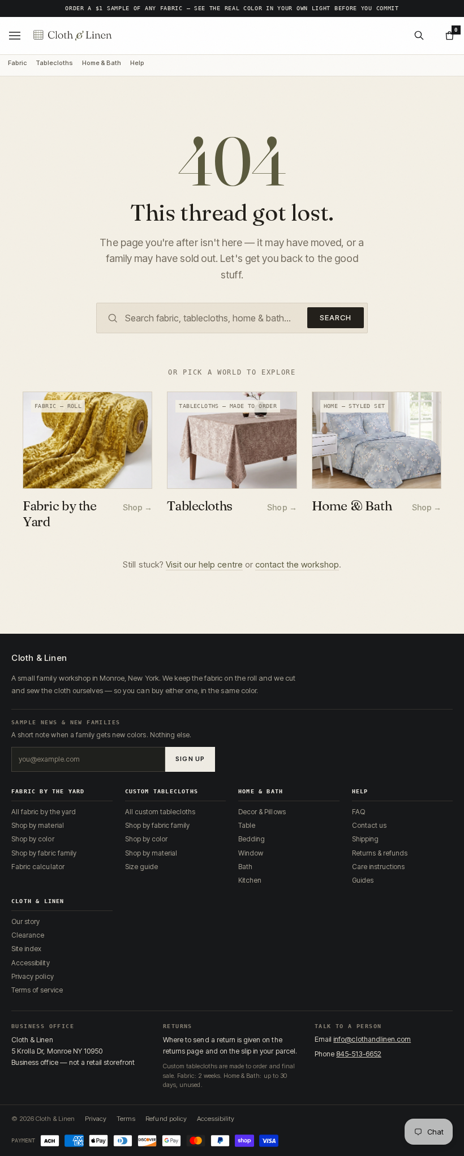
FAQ (358, 811)
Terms (126, 1119)
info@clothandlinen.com (372, 1039)
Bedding (251, 839)
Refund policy (166, 1119)
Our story (25, 921)
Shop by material (37, 825)
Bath (245, 866)
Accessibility (30, 963)
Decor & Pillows (262, 811)
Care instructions (378, 866)
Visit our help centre (204, 564)
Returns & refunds (380, 853)
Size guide (141, 866)
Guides (362, 880)
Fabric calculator (38, 866)
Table (246, 825)
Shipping (365, 839)
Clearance (27, 935)
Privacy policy (32, 976)
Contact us (369, 825)
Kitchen (249, 880)
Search (335, 317)
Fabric (17, 63)
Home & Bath (101, 63)
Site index (26, 948)
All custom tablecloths (160, 811)
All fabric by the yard (43, 811)
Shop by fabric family (43, 853)
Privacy (95, 1119)
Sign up (190, 759)
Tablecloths (54, 63)
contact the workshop (297, 564)
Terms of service (37, 990)
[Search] (418, 35)
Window (250, 853)
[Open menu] (14, 35)
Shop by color (32, 839)
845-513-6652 (358, 1054)
